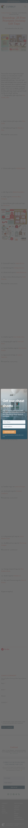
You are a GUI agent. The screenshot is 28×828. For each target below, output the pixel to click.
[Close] (25, 390)
